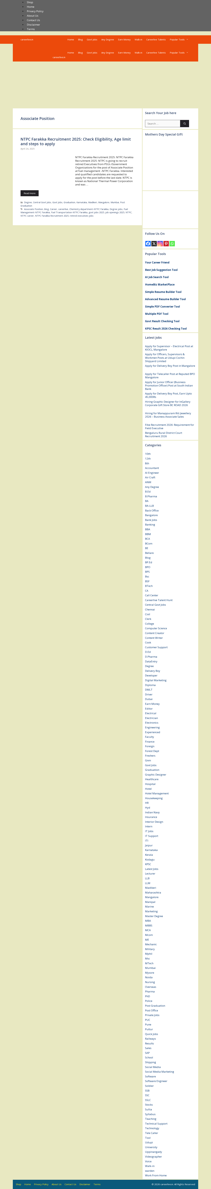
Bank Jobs (151, 520)
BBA (147, 529)
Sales (148, 1048)
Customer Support (156, 647)
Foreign (149, 746)
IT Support (151, 836)
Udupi (149, 1142)
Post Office (151, 1010)
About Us (32, 15)
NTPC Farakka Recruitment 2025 (52, 215)
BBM (148, 534)
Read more (30, 193)
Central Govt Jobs (42, 202)
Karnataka (81, 202)
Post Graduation (155, 1005)
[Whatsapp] (172, 243)
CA (146, 590)
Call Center (151, 595)
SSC (147, 1095)
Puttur (149, 1029)
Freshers (150, 755)
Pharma (150, 991)
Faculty (149, 737)
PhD (147, 996)
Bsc (147, 576)
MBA (148, 920)
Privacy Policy (35, 11)
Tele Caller (151, 1133)
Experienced (152, 732)
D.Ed (148, 652)
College (149, 623)
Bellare (149, 553)
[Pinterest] (166, 243)
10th (148, 454)
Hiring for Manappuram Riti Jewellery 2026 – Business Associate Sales (168, 414)
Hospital (150, 784)
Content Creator (154, 633)
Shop (30, 2)
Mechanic (151, 944)
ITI (146, 840)
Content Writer (154, 638)
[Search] (184, 123)
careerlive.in (27, 39)
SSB (147, 1090)
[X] (154, 243)
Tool (148, 1138)
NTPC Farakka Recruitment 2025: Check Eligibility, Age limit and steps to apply (76, 141)
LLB (147, 878)
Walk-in (138, 39)
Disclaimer (33, 24)
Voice (148, 1161)
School (149, 1057)
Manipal (150, 902)
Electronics (151, 722)
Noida (149, 977)
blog (46, 209)
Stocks (149, 1104)
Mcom (149, 935)
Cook (148, 642)
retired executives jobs (81, 215)
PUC (147, 1020)
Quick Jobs (151, 1034)
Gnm (148, 760)
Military (150, 949)
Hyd (147, 807)
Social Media (153, 1067)
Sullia (148, 1109)
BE (146, 548)
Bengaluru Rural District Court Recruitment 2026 (163, 434)
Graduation (69, 202)
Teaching (150, 1119)
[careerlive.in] (57, 48)
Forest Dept (152, 751)
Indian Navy (152, 812)
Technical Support (156, 1123)
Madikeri (92, 202)
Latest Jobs (151, 869)
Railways (150, 1038)
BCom (148, 543)
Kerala (149, 854)
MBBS (148, 925)
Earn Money (124, 39)
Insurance (151, 817)
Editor (149, 708)
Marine (149, 906)
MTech (149, 963)
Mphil (148, 953)
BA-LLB (149, 505)
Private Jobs (152, 1015)
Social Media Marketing (159, 1071)
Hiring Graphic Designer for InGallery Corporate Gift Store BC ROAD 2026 (167, 403)
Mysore (149, 972)
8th (147, 463)
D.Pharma (151, 656)
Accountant (152, 468)
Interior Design (154, 821)
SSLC (148, 1100)
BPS (147, 571)
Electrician (151, 718)
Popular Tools (177, 39)
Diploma (150, 685)
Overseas (150, 987)
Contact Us (33, 20)
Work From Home (156, 1175)
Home (30, 6)
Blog (80, 39)
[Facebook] (148, 243)
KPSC (148, 864)
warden (149, 1171)
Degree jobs (116, 209)
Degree (28, 202)
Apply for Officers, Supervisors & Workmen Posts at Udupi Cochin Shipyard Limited (165, 357)
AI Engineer (152, 472)
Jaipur (149, 845)
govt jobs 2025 (96, 212)
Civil (147, 614)
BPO (147, 567)
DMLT (148, 689)
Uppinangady (153, 1152)
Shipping (150, 1062)
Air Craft (150, 477)
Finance (149, 741)
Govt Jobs (92, 39)
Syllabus (150, 1114)
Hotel (148, 789)
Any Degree (107, 39)
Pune (148, 1024)
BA (146, 501)
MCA (148, 930)
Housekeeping (154, 798)
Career (53, 209)
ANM (148, 482)
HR (147, 803)
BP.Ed (148, 562)
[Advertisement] (105, 84)
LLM (147, 883)
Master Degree (154, 916)
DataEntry (151, 661)
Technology (152, 1128)
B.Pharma (151, 496)
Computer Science (156, 628)
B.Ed (148, 491)
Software (150, 1076)
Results (149, 1043)
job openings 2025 (114, 212)
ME (147, 939)
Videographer (153, 1156)
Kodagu (150, 859)
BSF (147, 581)
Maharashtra (153, 892)
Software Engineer (156, 1081)
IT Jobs (149, 831)
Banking (150, 524)
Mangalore (103, 202)
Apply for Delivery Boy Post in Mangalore (170, 366)
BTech (149, 586)
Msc (147, 958)
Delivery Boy (152, 671)
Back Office (152, 510)
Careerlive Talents (156, 39)
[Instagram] (160, 243)
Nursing (150, 982)
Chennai (150, 609)
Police (148, 1001)
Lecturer (150, 873)
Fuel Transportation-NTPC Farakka (69, 212)
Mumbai (115, 202)
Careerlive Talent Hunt (159, 600)
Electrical (150, 713)
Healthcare (151, 779)
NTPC (129, 212)
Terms (31, 29)
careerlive (63, 209)
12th (148, 458)
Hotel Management (157, 793)
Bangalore (151, 515)
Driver (148, 694)
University (151, 1147)
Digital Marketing (156, 680)
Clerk (148, 619)
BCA (147, 538)
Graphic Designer (155, 774)
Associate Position (33, 209)
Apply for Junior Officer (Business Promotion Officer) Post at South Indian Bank (169, 385)
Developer (151, 675)
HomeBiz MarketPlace (160, 284)
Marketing (151, 911)
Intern (148, 826)
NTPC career (27, 215)
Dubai (149, 699)
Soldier (149, 1086)
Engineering (152, 727)
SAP (147, 1053)
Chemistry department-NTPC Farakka (88, 209)
